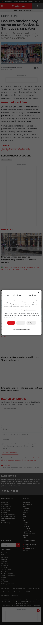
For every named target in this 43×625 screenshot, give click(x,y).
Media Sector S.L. (25, 329)
